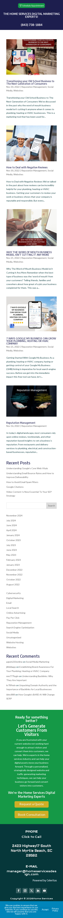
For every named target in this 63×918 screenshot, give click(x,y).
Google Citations (15, 486)
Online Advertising (15, 612)
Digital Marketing (15, 598)
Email (8, 602)
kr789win (11, 685)
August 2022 (13, 584)
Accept (45, 909)
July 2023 (11, 545)
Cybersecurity (13, 593)
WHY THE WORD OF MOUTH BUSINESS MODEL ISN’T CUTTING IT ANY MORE (29, 253)
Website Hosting (15, 642)
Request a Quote (31, 804)
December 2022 (14, 569)
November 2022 (14, 574)
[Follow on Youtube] (44, 890)
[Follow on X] (31, 890)
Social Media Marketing (37, 661)
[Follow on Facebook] (18, 890)
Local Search (12, 607)
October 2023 (13, 540)
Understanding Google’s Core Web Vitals (27, 468)
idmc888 (10, 694)
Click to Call (31, 836)
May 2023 (11, 554)
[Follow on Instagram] (25, 890)
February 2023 (13, 559)
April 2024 (11, 530)
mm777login (12, 676)
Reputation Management (34, 86)
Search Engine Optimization (20, 627)
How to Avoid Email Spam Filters (22, 482)
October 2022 (13, 579)
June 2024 (11, 525)
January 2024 (13, 535)
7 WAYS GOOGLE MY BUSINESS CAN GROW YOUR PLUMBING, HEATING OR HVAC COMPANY (31, 341)
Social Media (12, 632)
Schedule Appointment (33, 5)
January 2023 (13, 564)
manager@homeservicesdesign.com (31, 873)
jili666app (11, 666)
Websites (18, 90)
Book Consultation (31, 814)
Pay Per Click (12, 617)
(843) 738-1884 (31, 25)
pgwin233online (14, 661)
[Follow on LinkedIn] (38, 890)
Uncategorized (13, 637)
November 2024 (14, 515)
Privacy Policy (55, 909)
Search (51, 505)
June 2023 (11, 550)
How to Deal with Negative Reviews (26, 167)
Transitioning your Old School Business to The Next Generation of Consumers (30, 82)
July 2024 (11, 520)
